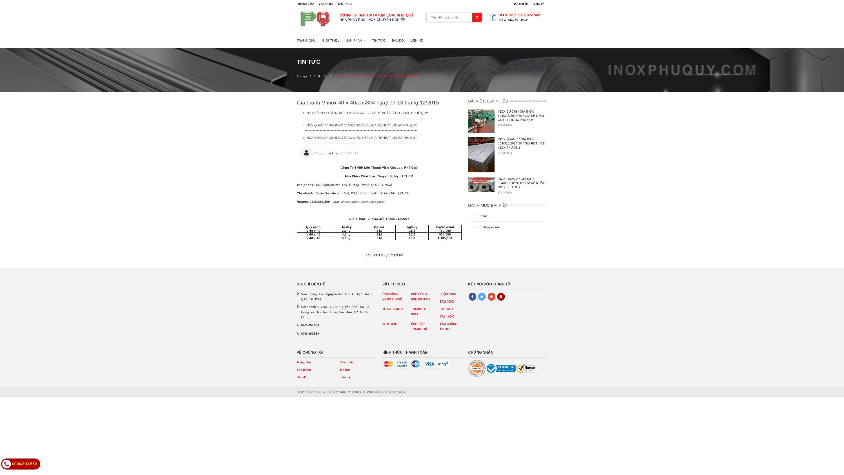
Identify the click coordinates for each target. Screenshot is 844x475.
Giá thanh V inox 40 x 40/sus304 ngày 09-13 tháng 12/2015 (368, 103)
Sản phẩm (344, 3)
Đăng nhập (521, 3)
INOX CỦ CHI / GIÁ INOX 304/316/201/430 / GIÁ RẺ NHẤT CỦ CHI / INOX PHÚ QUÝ (367, 113)
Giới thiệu (325, 3)
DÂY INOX (447, 316)
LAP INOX (447, 309)
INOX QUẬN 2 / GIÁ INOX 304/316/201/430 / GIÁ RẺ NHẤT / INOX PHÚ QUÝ (361, 137)
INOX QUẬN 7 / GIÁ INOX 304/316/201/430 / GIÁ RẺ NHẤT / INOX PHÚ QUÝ (361, 125)
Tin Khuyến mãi (489, 227)
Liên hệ (416, 40)
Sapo (401, 392)
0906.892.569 (528, 15)
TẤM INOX (447, 301)
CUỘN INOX (448, 294)
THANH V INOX (393, 309)
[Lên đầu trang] (830, 469)
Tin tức (378, 40)
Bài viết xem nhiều (488, 101)
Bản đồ (398, 40)
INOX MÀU (389, 324)
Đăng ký (538, 3)
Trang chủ (306, 3)
